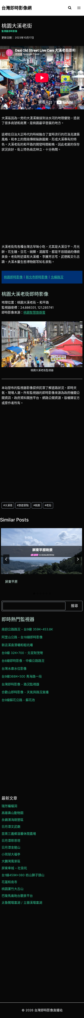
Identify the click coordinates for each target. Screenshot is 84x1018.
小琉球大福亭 (11, 854)
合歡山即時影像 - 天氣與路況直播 (25, 692)
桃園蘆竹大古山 (12, 889)
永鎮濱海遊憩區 (12, 820)
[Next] (78, 559)
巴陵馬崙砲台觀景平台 (17, 896)
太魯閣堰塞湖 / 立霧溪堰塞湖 (22, 903)
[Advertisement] (42, 200)
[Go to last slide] (6, 559)
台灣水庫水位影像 (14, 668)
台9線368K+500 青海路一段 (22, 676)
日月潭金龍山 (11, 847)
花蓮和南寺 (9, 882)
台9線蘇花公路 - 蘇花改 (18, 700)
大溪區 (8, 505)
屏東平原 (11, 582)
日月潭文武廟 (11, 827)
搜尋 (74, 606)
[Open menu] (78, 8)
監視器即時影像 (9, 31)
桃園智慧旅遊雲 (34, 312)
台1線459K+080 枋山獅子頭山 (23, 875)
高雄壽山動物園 (12, 813)
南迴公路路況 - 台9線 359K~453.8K (27, 629)
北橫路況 (57, 277)
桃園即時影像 (13, 277)
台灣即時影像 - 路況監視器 (20, 684)
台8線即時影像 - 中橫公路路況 (23, 661)
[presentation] (41, 551)
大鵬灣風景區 (11, 861)
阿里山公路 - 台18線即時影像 (22, 637)
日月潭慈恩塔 (11, 840)
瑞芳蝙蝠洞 (9, 806)
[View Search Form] (69, 7)
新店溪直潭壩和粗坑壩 (17, 645)
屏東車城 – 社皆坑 (14, 868)
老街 (48, 505)
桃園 (36, 505)
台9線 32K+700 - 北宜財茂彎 (22, 653)
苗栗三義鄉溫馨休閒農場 (19, 834)
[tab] (34, 594)
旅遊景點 (23, 505)
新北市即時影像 (37, 277)
